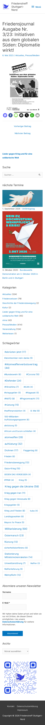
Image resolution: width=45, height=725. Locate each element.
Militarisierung (16, 528)
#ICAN (28, 387)
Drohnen (11, 450)
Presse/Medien (32, 55)
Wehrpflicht (12, 575)
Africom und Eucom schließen (20, 431)
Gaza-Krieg (12, 468)
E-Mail (6, 603)
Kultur (5, 307)
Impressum (22, 710)
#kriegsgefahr (12, 392)
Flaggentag (30, 450)
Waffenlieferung (13, 569)
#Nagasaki (32, 392)
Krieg (23, 480)
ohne (4, 320)
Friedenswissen (9, 298)
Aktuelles (19, 55)
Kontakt (10, 706)
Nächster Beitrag (22, 133)
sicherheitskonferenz (16, 548)
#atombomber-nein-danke (18, 358)
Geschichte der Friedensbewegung (19, 303)
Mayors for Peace (14, 522)
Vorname (6, 592)
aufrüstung (13, 443)
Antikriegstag (28, 209)
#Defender (13, 380)
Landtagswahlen (14, 516)
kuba (34, 511)
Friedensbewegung (16, 462)
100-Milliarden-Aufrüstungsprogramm (16, 418)
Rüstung (11, 541)
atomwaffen (14, 437)
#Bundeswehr (12, 374)
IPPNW (9, 480)
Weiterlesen (8, 333)
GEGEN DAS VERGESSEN (17, 474)
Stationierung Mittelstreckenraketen (19, 555)
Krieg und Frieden (14, 510)
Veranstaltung (8, 329)
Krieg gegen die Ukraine (22, 486)
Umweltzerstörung (15, 563)
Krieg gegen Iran (14, 493)
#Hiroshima (11, 387)
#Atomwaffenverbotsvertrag (21, 366)
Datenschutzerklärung (13, 622)
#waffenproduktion (15, 411)
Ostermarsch (14, 535)
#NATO (9, 398)
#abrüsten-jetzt (15, 352)
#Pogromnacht (29, 398)
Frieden (9, 456)
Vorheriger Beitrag (22, 126)
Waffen (35, 563)
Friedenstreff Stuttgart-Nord (19, 6)
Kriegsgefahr (12, 505)
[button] (5, 115)
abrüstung (10, 425)
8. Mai (35, 411)
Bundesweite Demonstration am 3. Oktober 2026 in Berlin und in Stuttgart (20, 274)
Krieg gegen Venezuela (17, 499)
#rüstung (12, 404)
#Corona (32, 374)
